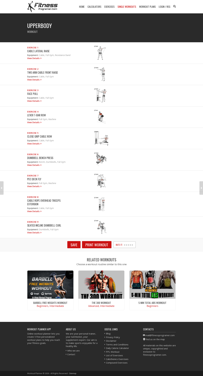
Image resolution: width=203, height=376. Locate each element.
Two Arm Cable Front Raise (42, 72)
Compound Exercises (117, 362)
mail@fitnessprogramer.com (160, 335)
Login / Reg (164, 6)
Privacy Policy (113, 337)
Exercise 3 (32, 90)
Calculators (94, 6)
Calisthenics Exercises (117, 359)
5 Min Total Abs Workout (152, 303)
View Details (33, 58)
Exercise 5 (32, 132)
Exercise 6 (32, 154)
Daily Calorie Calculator (117, 348)
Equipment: (32, 55)
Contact (71, 354)
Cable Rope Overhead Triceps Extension (43, 202)
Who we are (73, 350)
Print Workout (96, 244)
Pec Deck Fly (34, 179)
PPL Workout (112, 351)
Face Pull (32, 94)
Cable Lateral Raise (38, 51)
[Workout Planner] (42, 6)
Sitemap (72, 373)
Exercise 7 (32, 175)
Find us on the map (155, 339)
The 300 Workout (101, 303)
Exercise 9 (32, 221)
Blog (108, 333)
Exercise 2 (32, 69)
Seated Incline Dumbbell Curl (44, 225)
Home (82, 6)
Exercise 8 (32, 197)
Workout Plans (147, 6)
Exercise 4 (32, 111)
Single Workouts (127, 6)
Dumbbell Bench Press (40, 158)
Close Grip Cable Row (39, 136)
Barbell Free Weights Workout (50, 303)
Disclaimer (111, 340)
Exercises (109, 6)
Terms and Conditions (117, 344)
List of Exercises (114, 355)
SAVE (74, 244)
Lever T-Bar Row (36, 115)
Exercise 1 (32, 47)
